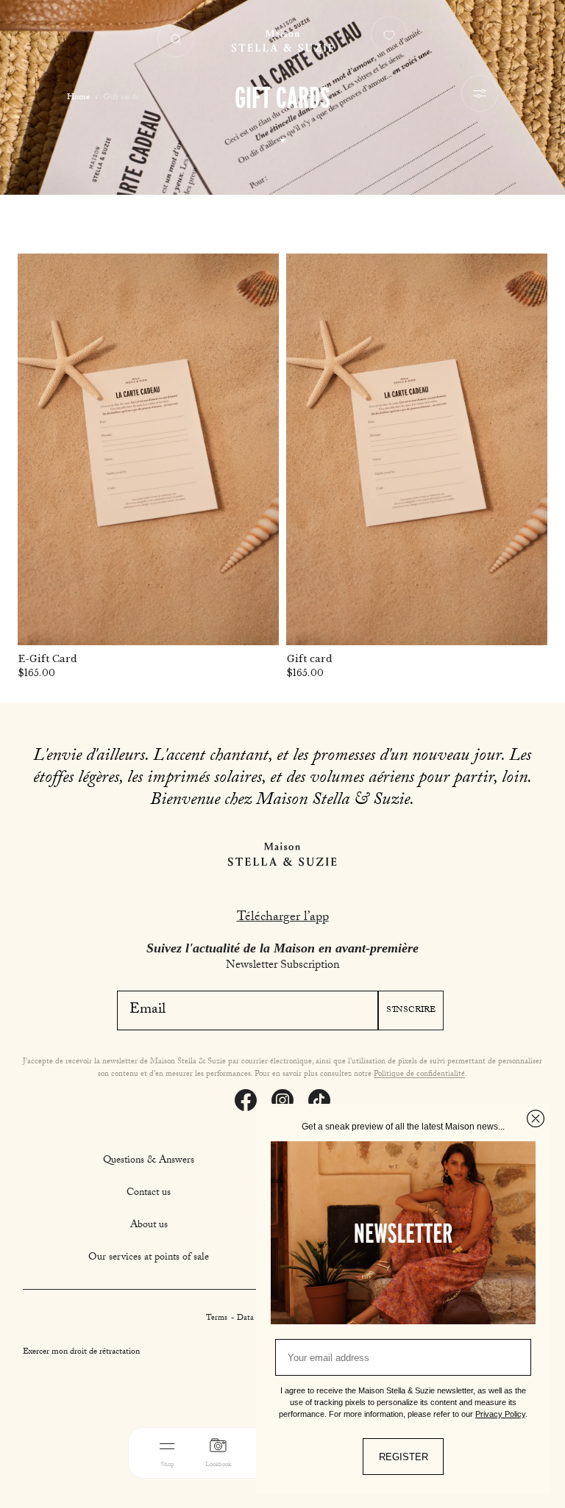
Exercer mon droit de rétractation (81, 1352)
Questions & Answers (148, 1161)
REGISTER (403, 1456)
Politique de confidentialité (419, 1075)
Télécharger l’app (283, 918)
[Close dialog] (535, 1118)
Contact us (149, 1193)
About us (149, 1226)
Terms (218, 1319)
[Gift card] (416, 449)
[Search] (175, 39)
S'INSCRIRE (411, 1010)
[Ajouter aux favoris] (258, 274)
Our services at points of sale (148, 1258)
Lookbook (218, 1465)
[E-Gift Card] (148, 449)
